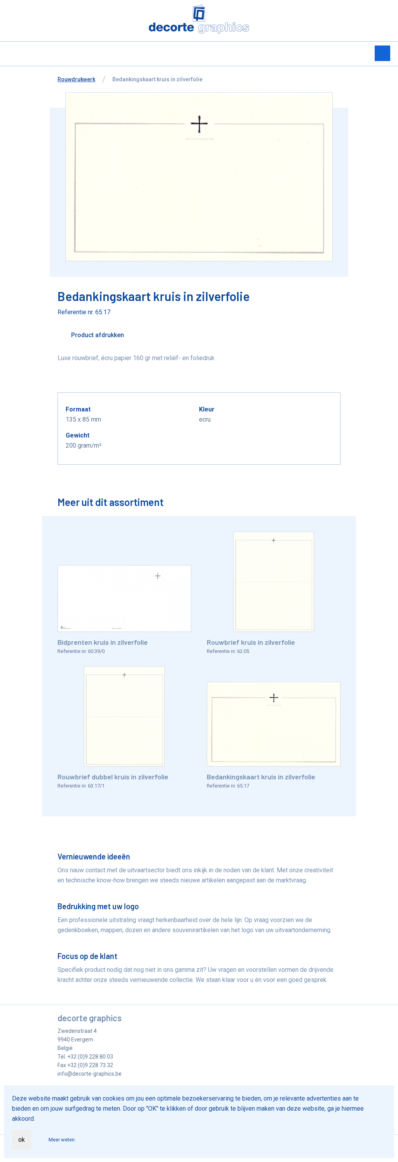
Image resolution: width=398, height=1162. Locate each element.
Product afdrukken (97, 335)
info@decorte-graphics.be (90, 1074)
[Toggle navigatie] (382, 53)
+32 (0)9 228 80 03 (90, 1057)
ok (21, 1139)
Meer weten (62, 1140)
